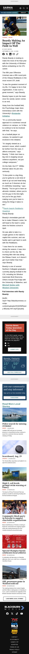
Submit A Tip (14, 642)
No (8, 343)
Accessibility (14, 639)
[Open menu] (27, 8)
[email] (14, 54)
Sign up (23, 12)
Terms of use (14, 647)
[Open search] (24, 8)
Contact (14, 637)
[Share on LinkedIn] (10, 54)
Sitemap (14, 652)
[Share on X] (7, 54)
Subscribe (14, 397)
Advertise (14, 644)
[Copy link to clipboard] (17, 54)
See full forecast (14, 372)
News (10, 37)
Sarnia (4, 37)
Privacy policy (14, 649)
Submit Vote (14, 349)
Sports (4, 458)
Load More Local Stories (14, 598)
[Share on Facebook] (3, 54)
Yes (8, 345)
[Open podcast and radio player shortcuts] (20, 8)
